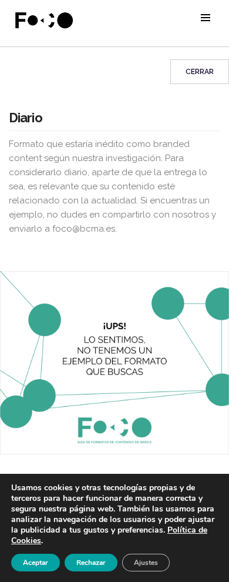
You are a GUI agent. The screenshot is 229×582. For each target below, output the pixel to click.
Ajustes (146, 562)
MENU (205, 17)
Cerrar (200, 72)
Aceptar (35, 562)
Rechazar (91, 562)
